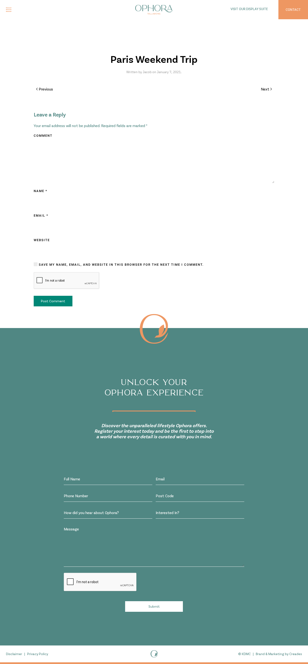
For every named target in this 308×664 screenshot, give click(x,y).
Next (265, 89)
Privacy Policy (37, 654)
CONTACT (293, 9)
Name (40, 191)
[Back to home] (154, 9)
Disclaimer (14, 654)
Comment (43, 135)
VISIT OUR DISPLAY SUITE (249, 9)
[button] (8, 9)
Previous (46, 89)
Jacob (147, 72)
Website (42, 240)
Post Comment (53, 301)
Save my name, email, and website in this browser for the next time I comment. (121, 264)
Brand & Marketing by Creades (279, 654)
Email (41, 215)
